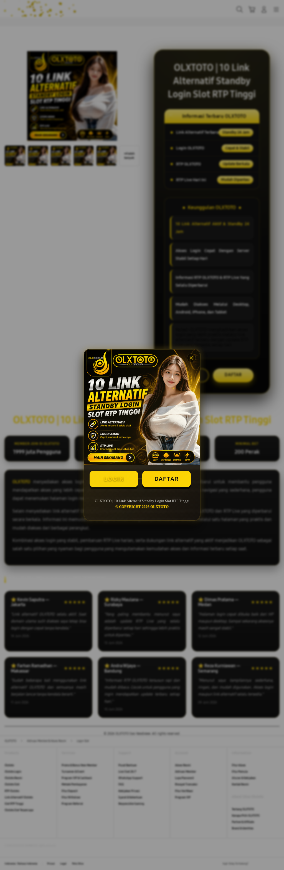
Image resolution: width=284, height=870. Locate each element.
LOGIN (114, 479)
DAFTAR (166, 479)
